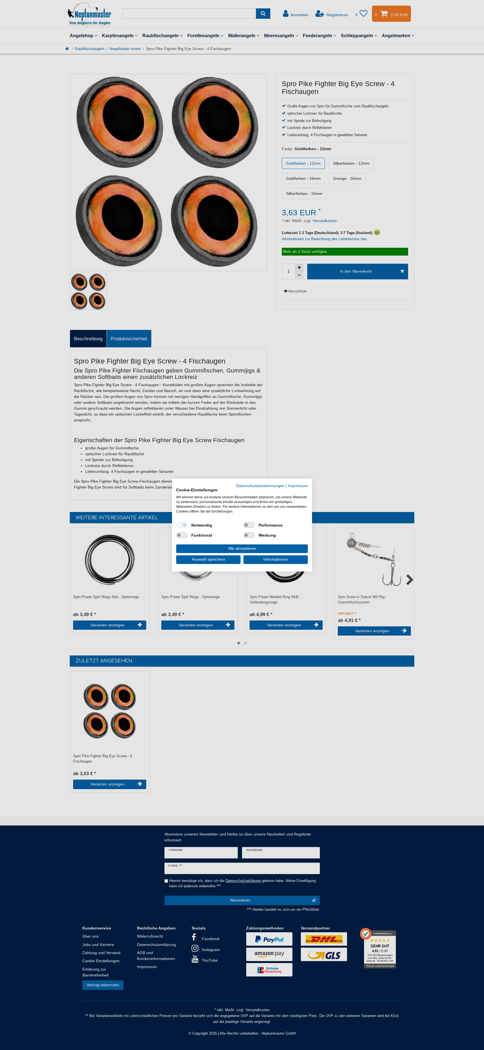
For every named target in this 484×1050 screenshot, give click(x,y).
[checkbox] (181, 525)
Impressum (298, 485)
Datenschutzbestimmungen (260, 485)
